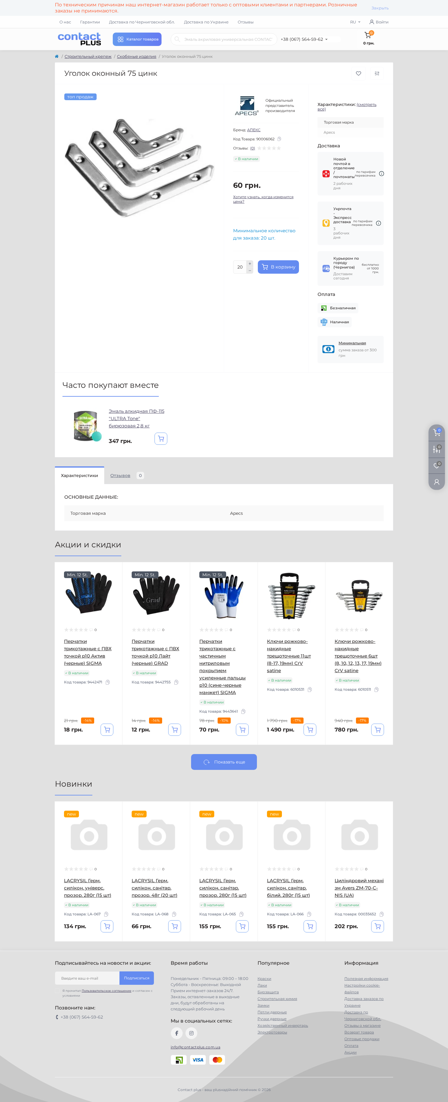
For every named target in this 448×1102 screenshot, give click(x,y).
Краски (264, 978)
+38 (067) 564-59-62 (302, 39)
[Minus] (250, 270)
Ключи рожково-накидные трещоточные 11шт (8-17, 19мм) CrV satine (289, 655)
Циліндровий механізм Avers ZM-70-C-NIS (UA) (359, 888)
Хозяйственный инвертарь (283, 1025)
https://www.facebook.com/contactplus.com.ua (177, 1033)
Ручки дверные (272, 1018)
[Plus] (250, 263)
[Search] (177, 39)
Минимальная (352, 343)
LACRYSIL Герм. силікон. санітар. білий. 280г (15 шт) (288, 888)
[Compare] (113, 594)
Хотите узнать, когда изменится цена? (263, 199)
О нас (65, 21)
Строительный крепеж (88, 56)
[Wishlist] (113, 583)
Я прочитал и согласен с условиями (107, 993)
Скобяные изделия (136, 56)
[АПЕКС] (247, 105)
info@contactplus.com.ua (195, 1047)
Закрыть (380, 7)
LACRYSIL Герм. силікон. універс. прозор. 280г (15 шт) (87, 888)
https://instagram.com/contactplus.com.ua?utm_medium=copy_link (191, 1033)
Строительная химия (277, 998)
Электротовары (272, 1032)
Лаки (262, 985)
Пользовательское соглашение (106, 991)
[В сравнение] (377, 73)
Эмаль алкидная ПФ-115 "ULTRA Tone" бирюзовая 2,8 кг (136, 418)
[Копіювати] (279, 139)
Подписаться (136, 978)
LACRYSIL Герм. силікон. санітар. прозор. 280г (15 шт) (223, 888)
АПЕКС (254, 130)
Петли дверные (272, 1012)
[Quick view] (113, 571)
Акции (350, 1052)
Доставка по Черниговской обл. (142, 21)
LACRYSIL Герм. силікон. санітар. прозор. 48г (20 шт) (154, 888)
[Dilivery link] (381, 173)
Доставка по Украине (206, 21)
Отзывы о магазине (362, 1025)
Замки (263, 1005)
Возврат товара (359, 1032)
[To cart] (161, 439)
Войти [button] (382, 21)
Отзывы (246, 21)
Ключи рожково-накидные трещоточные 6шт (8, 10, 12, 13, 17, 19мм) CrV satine (358, 655)
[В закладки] (358, 73)
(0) (252, 148)
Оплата (351, 1045)
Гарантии (90, 21)
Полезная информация (366, 978)
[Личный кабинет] (436, 482)
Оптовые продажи (361, 1039)
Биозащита (268, 992)
